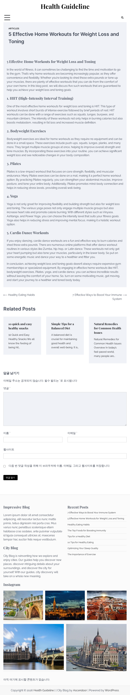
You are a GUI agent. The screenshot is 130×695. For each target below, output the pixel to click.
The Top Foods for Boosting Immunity (87, 530)
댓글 (6, 388)
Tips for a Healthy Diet (79, 536)
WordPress (112, 690)
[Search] (122, 17)
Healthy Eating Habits (79, 524)
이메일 (72, 433)
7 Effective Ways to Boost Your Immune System (92, 512)
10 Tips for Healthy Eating (81, 542)
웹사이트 (8, 449)
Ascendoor (80, 690)
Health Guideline (65, 6)
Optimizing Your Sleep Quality (83, 548)
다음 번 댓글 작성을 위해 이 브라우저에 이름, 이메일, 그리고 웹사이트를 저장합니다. (59, 465)
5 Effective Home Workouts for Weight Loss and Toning (96, 518)
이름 (6, 433)
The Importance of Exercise (82, 554)
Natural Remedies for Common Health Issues (107, 328)
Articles (13, 28)
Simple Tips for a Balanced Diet (62, 326)
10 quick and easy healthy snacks (20, 326)
